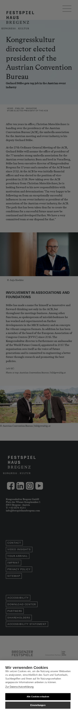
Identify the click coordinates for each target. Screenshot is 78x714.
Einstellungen (37, 705)
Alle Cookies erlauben (38, 696)
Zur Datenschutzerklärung (19, 686)
